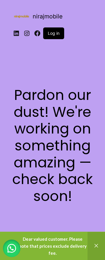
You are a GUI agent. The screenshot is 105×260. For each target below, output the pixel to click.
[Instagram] (26, 33)
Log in (54, 33)
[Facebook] (37, 33)
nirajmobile (48, 16)
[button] (11, 248)
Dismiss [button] (96, 246)
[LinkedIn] (16, 33)
